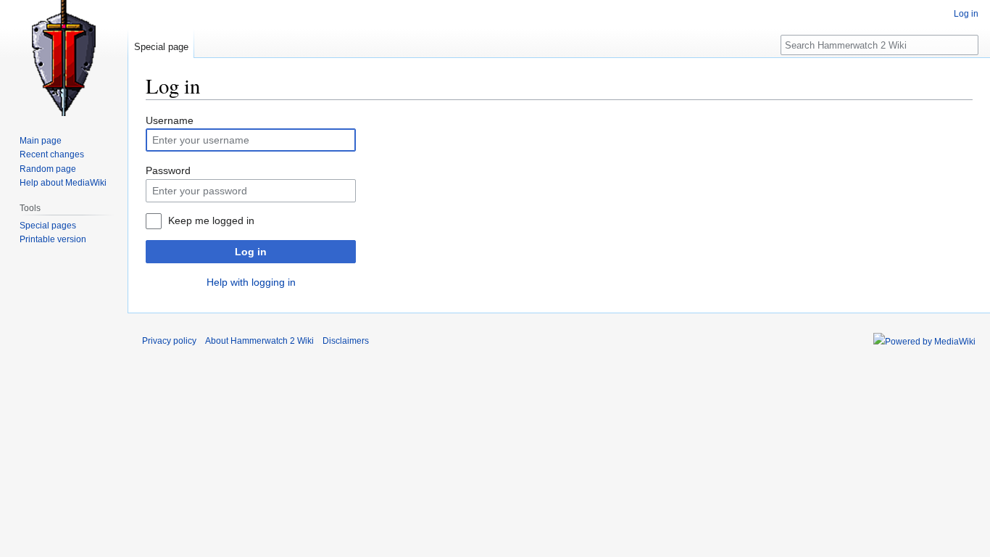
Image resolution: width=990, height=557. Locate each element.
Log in (251, 251)
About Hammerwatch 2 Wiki (259, 341)
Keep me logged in (211, 220)
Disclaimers (346, 341)
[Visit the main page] (64, 58)
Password (168, 170)
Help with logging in (251, 282)
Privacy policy (169, 341)
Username (170, 120)
